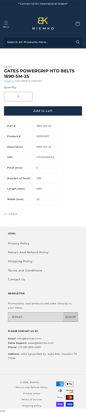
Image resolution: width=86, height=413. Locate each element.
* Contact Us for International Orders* (43, 3)
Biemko (34, 382)
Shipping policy (32, 405)
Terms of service (31, 399)
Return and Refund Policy (32, 387)
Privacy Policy (18, 243)
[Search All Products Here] (43, 42)
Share (13, 214)
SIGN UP (70, 317)
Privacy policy (31, 393)
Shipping (9, 81)
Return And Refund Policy (28, 252)
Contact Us (16, 279)
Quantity (10, 87)
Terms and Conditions (25, 270)
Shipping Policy (20, 261)
